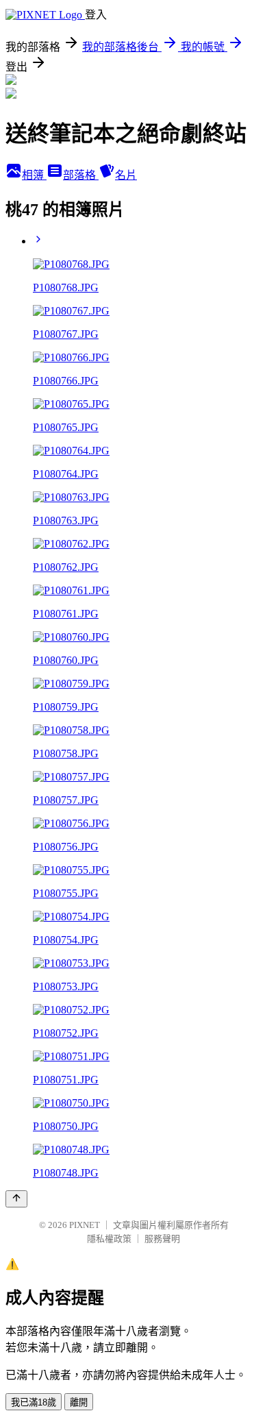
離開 (79, 1402)
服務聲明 (162, 1238)
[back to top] (16, 1198)
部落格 (81, 175)
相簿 (34, 175)
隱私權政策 (109, 1238)
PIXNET (84, 1225)
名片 (126, 175)
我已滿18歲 (33, 1402)
